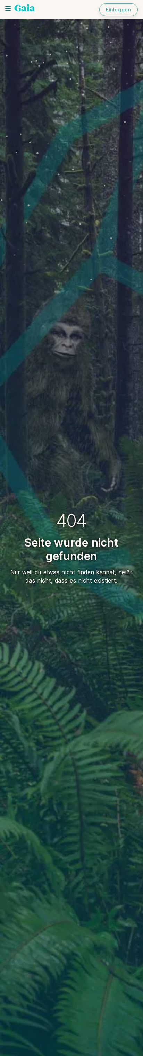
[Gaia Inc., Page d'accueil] (24, 8)
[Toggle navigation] (8, 8)
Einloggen (118, 9)
